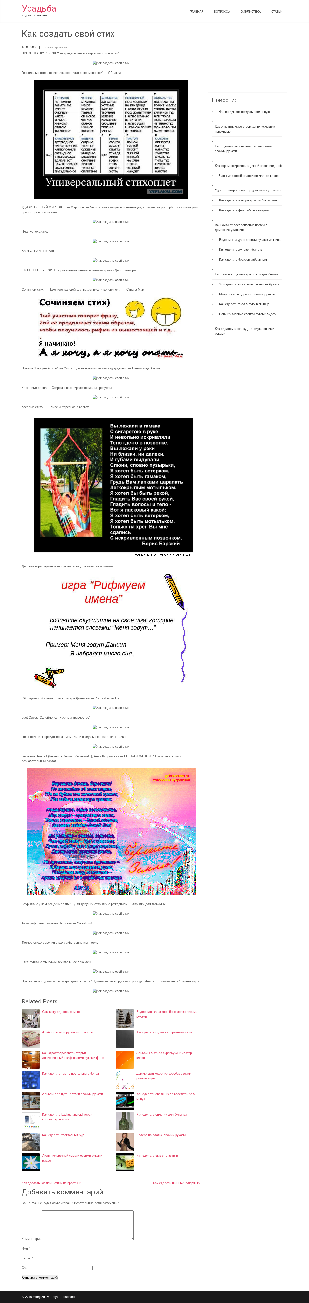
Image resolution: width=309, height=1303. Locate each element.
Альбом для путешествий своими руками (72, 1094)
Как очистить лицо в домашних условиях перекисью (245, 129)
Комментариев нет (55, 47)
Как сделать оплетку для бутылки (161, 1114)
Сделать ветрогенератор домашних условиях (248, 190)
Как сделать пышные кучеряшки (176, 1183)
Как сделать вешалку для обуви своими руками (244, 331)
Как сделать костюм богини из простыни (51, 1183)
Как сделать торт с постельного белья (70, 1073)
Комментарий (31, 1239)
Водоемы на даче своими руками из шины (250, 240)
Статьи (276, 11)
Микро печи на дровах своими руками (247, 294)
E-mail (27, 1258)
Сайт (25, 1268)
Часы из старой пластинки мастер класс (249, 175)
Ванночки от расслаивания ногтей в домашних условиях (241, 227)
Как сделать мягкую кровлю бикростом (248, 200)
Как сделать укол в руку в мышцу (244, 304)
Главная (197, 11)
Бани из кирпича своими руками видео (247, 314)
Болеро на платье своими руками (161, 1135)
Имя (26, 1248)
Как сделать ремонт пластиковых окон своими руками (243, 148)
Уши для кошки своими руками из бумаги (249, 284)
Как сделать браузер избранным (243, 259)
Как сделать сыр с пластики (157, 1155)
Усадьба (39, 9)
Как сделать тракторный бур (63, 1135)
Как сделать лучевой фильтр (240, 249)
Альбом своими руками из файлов (67, 1032)
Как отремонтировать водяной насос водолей (248, 166)
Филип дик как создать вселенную (244, 112)
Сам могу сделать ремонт (61, 1012)
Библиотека (251, 11)
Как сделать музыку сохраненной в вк (164, 1032)
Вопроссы (222, 11)
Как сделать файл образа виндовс (244, 210)
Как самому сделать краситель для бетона (246, 274)
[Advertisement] (247, 60)
